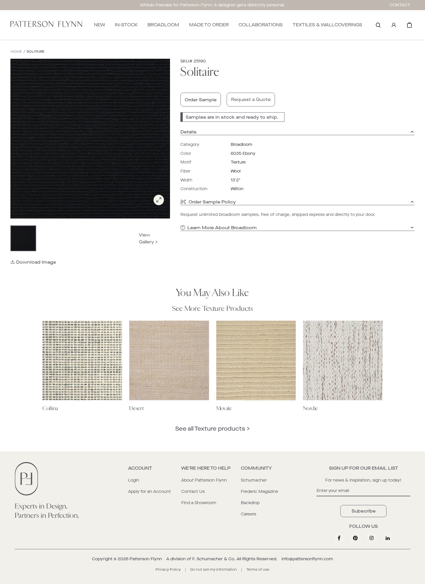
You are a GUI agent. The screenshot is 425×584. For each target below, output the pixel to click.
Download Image (36, 262)
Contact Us (193, 491)
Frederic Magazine (259, 491)
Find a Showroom (198, 503)
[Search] (378, 25)
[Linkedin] (387, 538)
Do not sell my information (213, 569)
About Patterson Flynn (204, 480)
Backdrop (250, 503)
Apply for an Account (149, 491)
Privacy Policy (168, 569)
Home (16, 51)
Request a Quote (251, 99)
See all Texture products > (212, 429)
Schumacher (254, 480)
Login (133, 480)
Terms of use (257, 569)
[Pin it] (355, 538)
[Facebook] (339, 538)
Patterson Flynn (146, 559)
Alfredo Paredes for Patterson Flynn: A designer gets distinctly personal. (212, 5)
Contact (399, 5)
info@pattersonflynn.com (307, 559)
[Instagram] (371, 538)
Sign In (393, 25)
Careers (248, 514)
